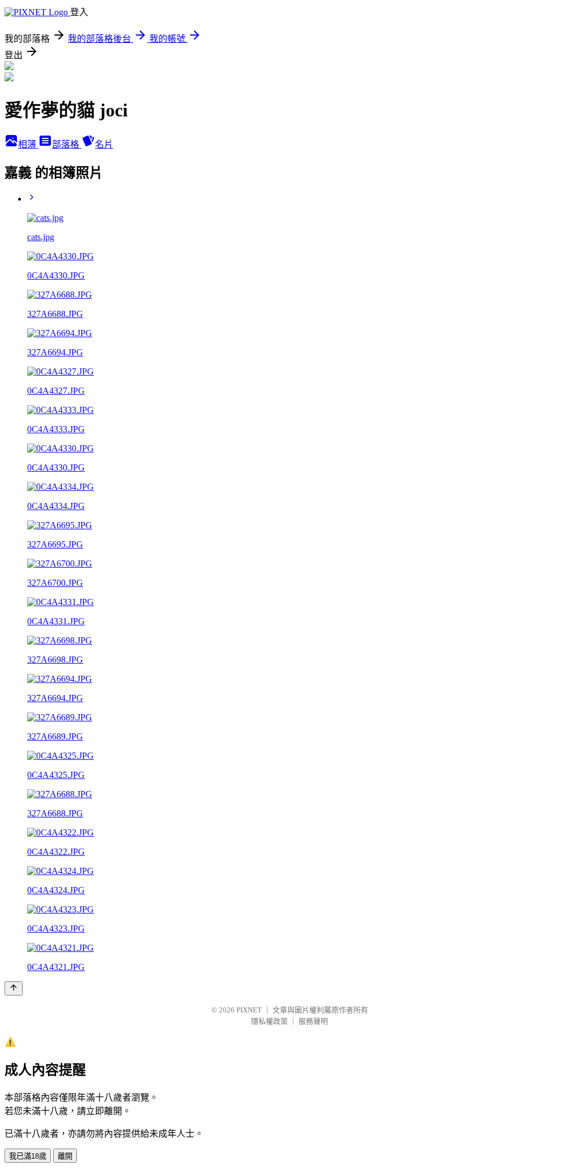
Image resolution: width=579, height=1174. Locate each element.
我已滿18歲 (27, 1156)
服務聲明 (313, 1021)
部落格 (66, 144)
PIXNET (249, 1010)
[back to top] (14, 988)
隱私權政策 (269, 1021)
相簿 (28, 144)
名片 (104, 144)
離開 (65, 1156)
